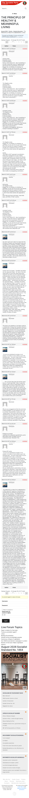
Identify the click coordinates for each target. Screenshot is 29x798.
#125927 (25, 315)
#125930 (25, 399)
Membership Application (18, 783)
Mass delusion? (6, 695)
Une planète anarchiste (8, 743)
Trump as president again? (9, 632)
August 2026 (4, 31)
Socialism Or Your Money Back (13, 693)
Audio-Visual (15, 779)
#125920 (25, 73)
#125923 (25, 174)
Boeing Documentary (7, 635)
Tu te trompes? (6, 738)
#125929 (25, 371)
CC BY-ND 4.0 (21, 786)
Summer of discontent (8, 700)
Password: (5, 605)
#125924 (25, 200)
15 (23, 42)
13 (18, 42)
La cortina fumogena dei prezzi (10, 765)
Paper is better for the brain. (9, 630)
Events (23, 779)
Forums (10, 31)
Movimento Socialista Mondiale (13, 757)
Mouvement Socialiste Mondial (13, 735)
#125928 (25, 344)
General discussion (18, 31)
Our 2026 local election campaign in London (14, 641)
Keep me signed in (8, 609)
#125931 (25, 423)
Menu (15, 13)
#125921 (25, 100)
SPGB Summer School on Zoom (10, 698)
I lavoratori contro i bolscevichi (10, 760)
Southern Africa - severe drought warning (13, 718)
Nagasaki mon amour (8, 706)
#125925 (25, 231)
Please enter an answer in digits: (6, 612)
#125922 (25, 132)
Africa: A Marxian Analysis (9, 716)
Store (6, 781)
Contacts (6, 783)
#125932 (25, 441)
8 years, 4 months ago (10, 36)
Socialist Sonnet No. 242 (9, 703)
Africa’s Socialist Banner (11, 713)
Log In (5, 620)
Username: (5, 601)
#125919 (25, 48)
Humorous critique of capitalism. (10, 639)
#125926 (25, 260)
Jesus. (3, 634)
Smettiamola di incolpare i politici (10, 762)
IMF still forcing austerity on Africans (11, 728)
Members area (20, 781)
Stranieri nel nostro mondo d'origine (11, 767)
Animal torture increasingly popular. (11, 637)
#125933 (25, 479)
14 (21, 42)
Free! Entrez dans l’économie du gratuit (12, 745)
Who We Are (6, 779)
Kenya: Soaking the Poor (8, 721)
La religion (5, 740)
